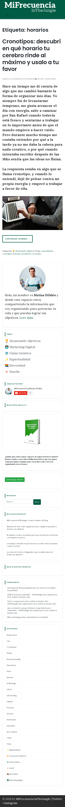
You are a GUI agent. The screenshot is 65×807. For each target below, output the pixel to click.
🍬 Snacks (12, 371)
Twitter (57, 799)
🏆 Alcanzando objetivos (23, 251)
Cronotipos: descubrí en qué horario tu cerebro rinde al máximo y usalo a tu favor (31, 55)
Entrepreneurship (14, 659)
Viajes (9, 738)
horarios (17, 254)
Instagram (10, 803)
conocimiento (47, 251)
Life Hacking (12, 695)
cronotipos (7, 254)
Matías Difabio (26, 79)
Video (9, 744)
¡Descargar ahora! (14, 479)
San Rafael (11, 726)
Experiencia (11, 665)
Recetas (10, 714)
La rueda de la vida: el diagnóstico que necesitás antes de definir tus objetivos (30, 553)
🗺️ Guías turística (18, 353)
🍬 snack (10, 768)
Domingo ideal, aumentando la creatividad (31, 617)
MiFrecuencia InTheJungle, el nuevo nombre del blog (27, 520)
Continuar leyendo (17, 239)
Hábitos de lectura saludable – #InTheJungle (25, 595)
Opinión (10, 701)
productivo (27, 254)
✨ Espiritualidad (17, 359)
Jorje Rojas (11, 588)
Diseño (9, 653)
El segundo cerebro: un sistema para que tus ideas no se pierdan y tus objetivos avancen (32, 536)
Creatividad (11, 647)
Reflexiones (11, 720)
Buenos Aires (12, 635)
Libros (9, 689)
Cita (8, 641)
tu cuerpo (37, 254)
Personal (10, 708)
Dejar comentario (46, 79)
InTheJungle (11, 683)
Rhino (9, 617)
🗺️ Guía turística (13, 762)
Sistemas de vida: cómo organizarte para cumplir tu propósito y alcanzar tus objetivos (32, 527)
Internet (10, 677)
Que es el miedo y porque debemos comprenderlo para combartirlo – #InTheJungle (29, 609)
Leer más (26, 318)
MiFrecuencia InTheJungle (33, 799)
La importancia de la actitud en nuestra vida (38, 604)
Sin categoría (12, 732)
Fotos (9, 671)
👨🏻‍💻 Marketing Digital (20, 347)
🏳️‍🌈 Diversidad (15, 365)
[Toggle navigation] (7, 15)
